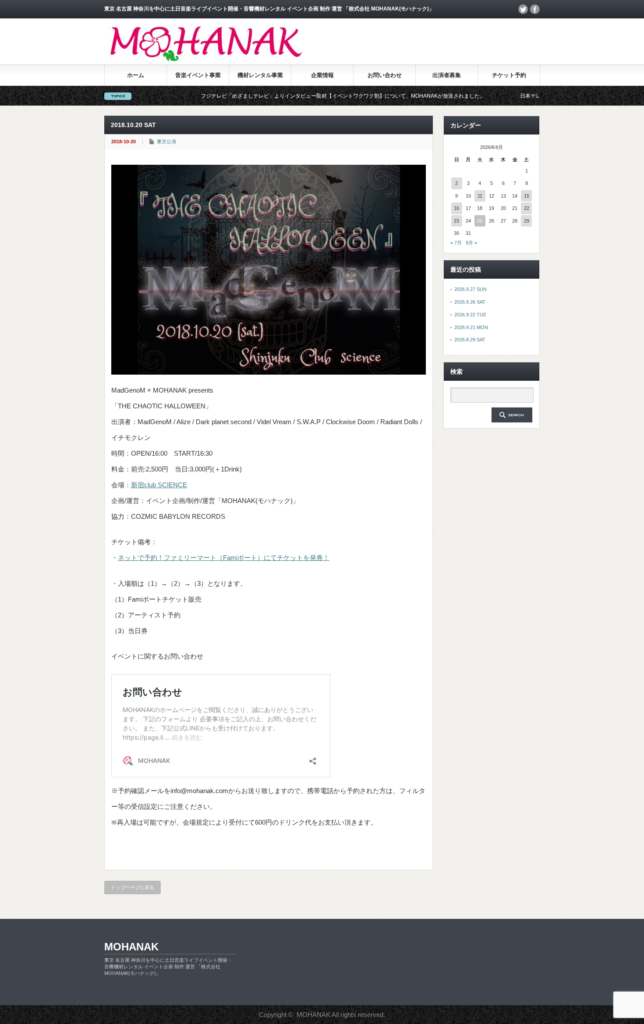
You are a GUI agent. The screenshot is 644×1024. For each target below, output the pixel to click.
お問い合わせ (385, 75)
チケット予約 (509, 75)
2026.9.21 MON (471, 327)
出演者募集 (446, 75)
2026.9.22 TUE (470, 314)
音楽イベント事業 (198, 75)
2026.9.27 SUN (470, 289)
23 (456, 220)
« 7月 (456, 242)
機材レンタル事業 (260, 75)
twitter (523, 9)
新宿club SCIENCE (159, 485)
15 (526, 195)
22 (526, 208)
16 (456, 208)
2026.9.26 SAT (469, 302)
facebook (535, 9)
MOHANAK (131, 947)
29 (526, 220)
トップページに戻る (132, 887)
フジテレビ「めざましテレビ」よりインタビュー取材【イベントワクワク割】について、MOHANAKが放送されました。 (311, 96)
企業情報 (322, 75)
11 (480, 195)
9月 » (471, 242)
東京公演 (166, 141)
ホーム (135, 75)
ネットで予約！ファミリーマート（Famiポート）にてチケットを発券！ (223, 557)
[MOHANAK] (206, 59)
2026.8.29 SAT (469, 339)
